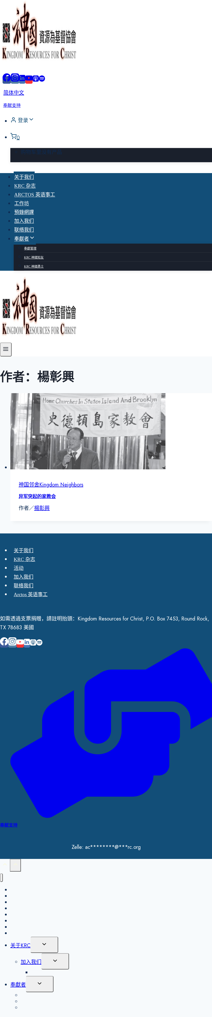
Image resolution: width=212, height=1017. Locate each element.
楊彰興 (42, 508)
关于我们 (24, 177)
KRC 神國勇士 (34, 266)
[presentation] (111, 432)
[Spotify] (42, 80)
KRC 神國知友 (34, 257)
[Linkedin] (22, 80)
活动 (19, 568)
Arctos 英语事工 (34, 195)
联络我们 (24, 230)
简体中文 (13, 93)
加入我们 (24, 221)
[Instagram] (15, 80)
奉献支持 (12, 105)
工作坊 (21, 203)
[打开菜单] (6, 349)
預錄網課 (24, 212)
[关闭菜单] (1, 877)
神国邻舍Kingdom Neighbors (51, 484)
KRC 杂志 (25, 186)
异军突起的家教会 (37, 496)
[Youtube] (29, 80)
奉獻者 (18, 985)
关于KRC (20, 945)
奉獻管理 (30, 248)
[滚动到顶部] (5, 865)
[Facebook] (7, 80)
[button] (31, 120)
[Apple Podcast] (36, 80)
